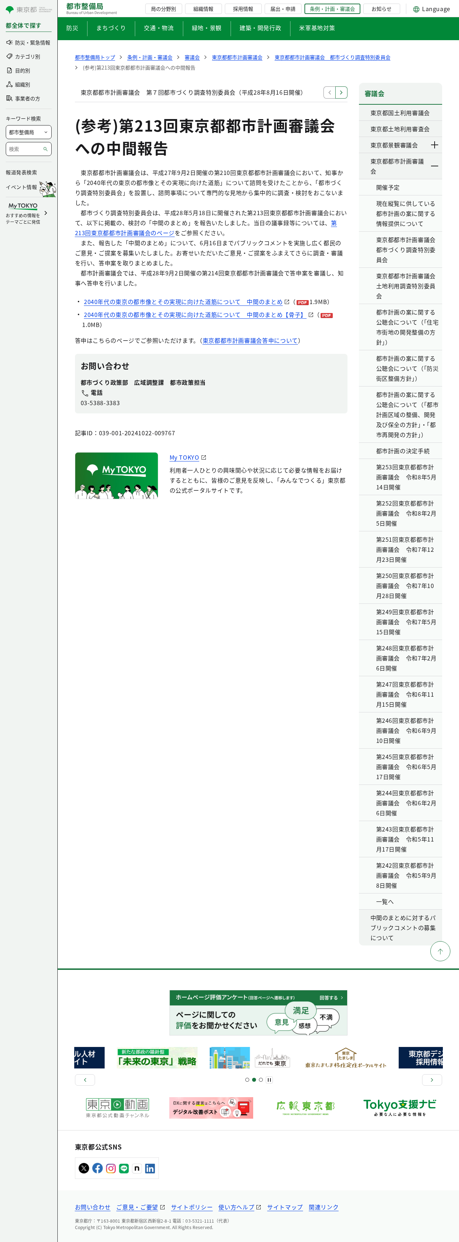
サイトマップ (285, 1207)
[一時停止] (269, 1080)
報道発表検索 (21, 172)
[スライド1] (247, 1080)
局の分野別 (163, 8)
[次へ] (432, 1080)
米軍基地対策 (317, 27)
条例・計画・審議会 (332, 8)
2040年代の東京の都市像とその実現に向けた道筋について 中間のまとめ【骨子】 (195, 314)
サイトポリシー (192, 1207)
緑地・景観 (207, 27)
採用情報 (243, 8)
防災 (72, 27)
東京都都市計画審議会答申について (250, 340)
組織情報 (203, 8)
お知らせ (382, 8)
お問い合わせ (93, 1207)
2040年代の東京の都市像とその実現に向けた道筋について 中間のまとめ (183, 301)
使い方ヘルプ (236, 1207)
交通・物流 (159, 27)
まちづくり (111, 27)
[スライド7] (261, 1080)
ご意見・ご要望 (137, 1207)
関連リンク (324, 1207)
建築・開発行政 (260, 27)
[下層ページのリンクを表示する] (435, 145)
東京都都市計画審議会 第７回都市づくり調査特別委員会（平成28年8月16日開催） (194, 92)
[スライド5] (254, 1080)
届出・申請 (282, 8)
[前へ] (85, 1080)
